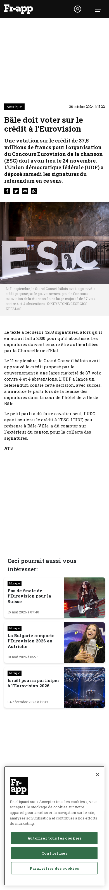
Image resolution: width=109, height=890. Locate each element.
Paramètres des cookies (54, 868)
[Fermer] (97, 774)
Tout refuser (54, 853)
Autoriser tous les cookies (54, 838)
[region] (54, 826)
